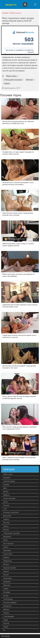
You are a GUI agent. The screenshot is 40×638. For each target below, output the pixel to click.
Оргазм (5, 492)
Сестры (5, 596)
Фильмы (6, 485)
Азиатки (6, 557)
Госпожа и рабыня (9, 603)
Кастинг (6, 575)
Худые (5, 620)
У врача (6, 519)
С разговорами (8, 616)
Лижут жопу (7, 554)
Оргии (5, 502)
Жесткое (29, 80)
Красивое (6, 478)
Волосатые (7, 516)
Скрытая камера (9, 481)
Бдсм (5, 488)
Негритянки (7, 578)
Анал (5, 509)
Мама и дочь (11, 76)
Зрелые (6, 571)
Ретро (5, 540)
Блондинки (7, 606)
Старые (7, 83)
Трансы (5, 526)
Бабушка (6, 495)
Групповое (7, 550)
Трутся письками (9, 498)
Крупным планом (9, 568)
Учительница (8, 599)
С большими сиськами (13, 80)
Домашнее (7, 537)
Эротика (6, 609)
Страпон (6, 613)
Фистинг (6, 564)
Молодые (6, 592)
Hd (4, 630)
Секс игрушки (8, 544)
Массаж (6, 530)
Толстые (6, 505)
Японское (6, 585)
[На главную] (12, 5)
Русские (6, 623)
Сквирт (5, 589)
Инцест (5, 547)
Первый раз (7, 561)
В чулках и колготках (11, 512)
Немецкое (7, 582)
